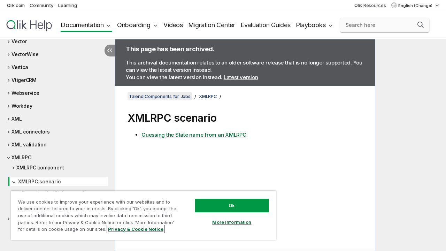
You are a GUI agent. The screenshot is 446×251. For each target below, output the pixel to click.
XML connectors (30, 132)
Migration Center (211, 25)
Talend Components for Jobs (160, 96)
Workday (21, 106)
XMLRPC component (40, 167)
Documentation (82, 25)
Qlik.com (16, 5)
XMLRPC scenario (39, 181)
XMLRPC (21, 157)
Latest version (241, 77)
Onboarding (134, 25)
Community (42, 5)
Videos (173, 25)
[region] (143, 215)
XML (16, 119)
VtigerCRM (24, 80)
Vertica (19, 67)
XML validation (29, 144)
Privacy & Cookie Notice (135, 229)
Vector (19, 41)
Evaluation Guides (265, 25)
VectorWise (25, 54)
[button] (420, 24)
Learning (67, 5)
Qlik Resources (370, 5)
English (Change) (415, 5)
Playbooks (311, 25)
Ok (232, 205)
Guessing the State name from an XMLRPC (193, 134)
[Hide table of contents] (110, 50)
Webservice (25, 93)
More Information (231, 222)
